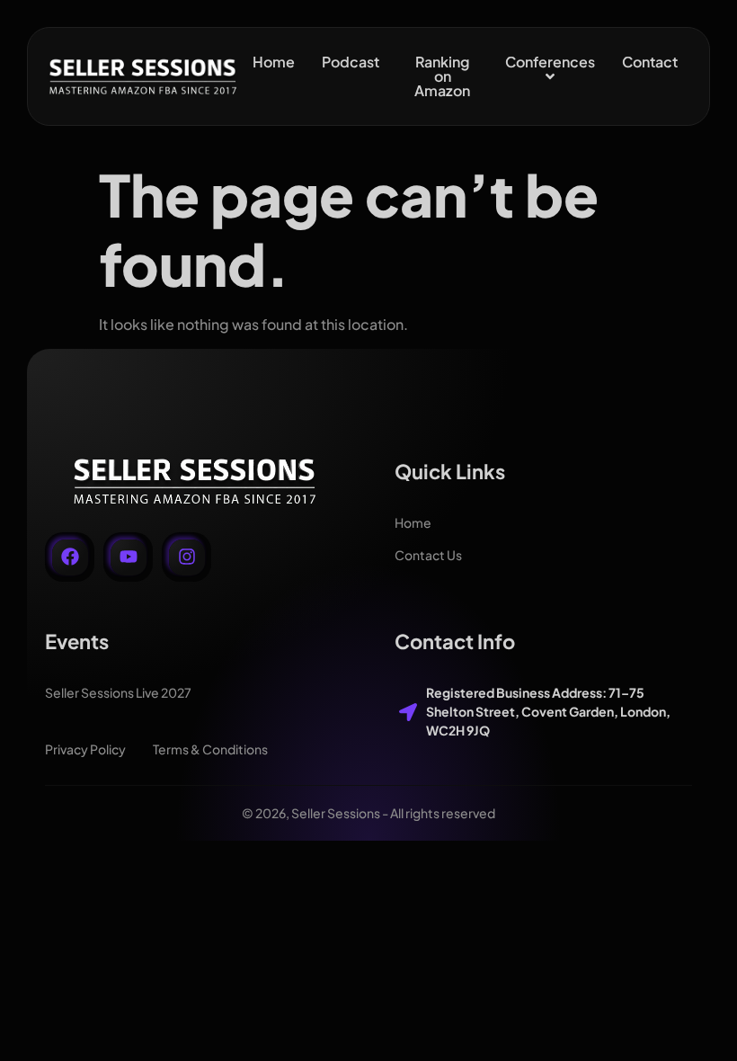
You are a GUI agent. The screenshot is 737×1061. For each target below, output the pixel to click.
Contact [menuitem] (650, 61)
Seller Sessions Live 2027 (118, 692)
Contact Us (428, 555)
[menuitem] (550, 69)
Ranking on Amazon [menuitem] (442, 76)
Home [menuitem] (274, 61)
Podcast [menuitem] (350, 61)
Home (413, 522)
